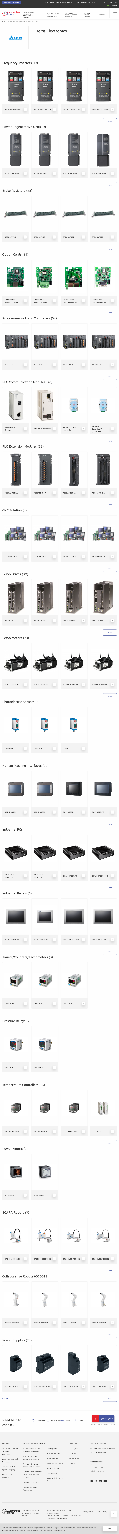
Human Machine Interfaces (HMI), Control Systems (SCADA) (32, 1474)
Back (6, 1398)
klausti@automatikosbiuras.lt (88, 2)
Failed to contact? (97, 1471)
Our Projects (73, 1448)
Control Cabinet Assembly (87, 15)
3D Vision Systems (53, 1453)
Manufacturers (33, 21)
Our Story (72, 1453)
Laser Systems (52, 1448)
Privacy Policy (88, 1511)
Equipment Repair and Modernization (53, 15)
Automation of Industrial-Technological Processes (28, 14)
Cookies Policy (102, 1511)
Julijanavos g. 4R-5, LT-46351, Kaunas (59, 2)
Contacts (101, 15)
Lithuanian (113, 5)
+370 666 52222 (111, 2)
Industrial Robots (53, 1468)
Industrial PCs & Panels (31, 1482)
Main (3, 21)
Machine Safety (52, 1473)
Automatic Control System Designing (71, 15)
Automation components (11, 2)
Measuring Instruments (55, 1463)
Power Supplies (52, 1458)
